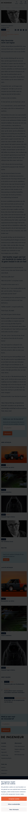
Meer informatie (14, 809)
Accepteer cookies (14, 799)
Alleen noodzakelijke (14, 804)
